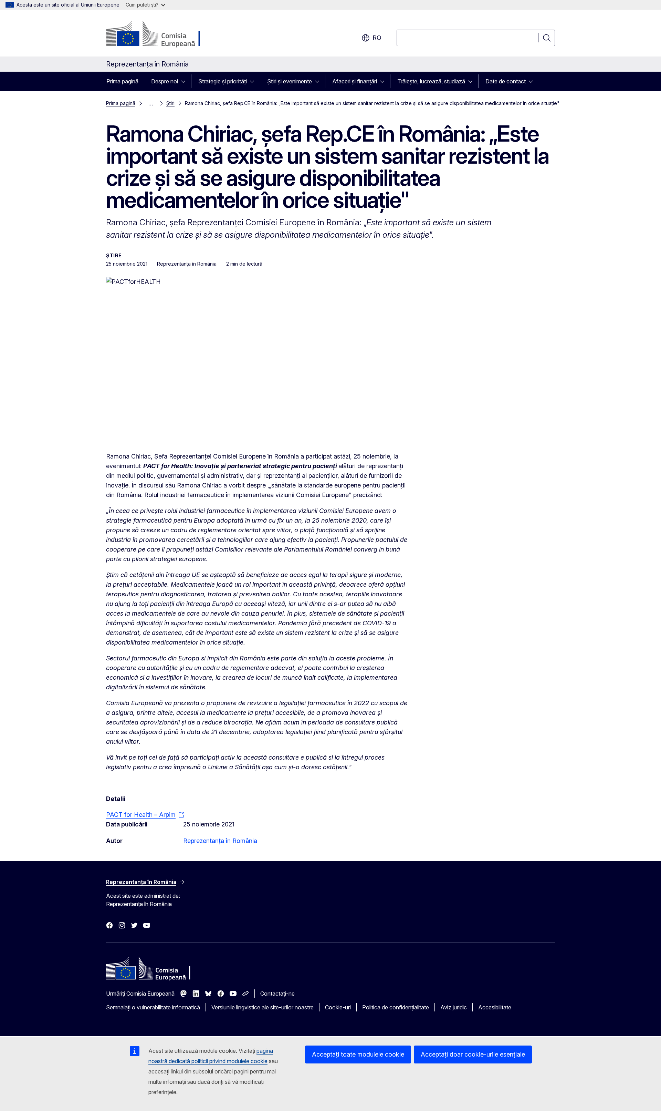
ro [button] (377, 37)
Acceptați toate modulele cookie (358, 1054)
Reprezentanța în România (220, 840)
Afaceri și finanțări (354, 81)
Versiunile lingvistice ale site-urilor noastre (262, 1007)
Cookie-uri (338, 1007)
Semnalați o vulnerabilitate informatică (153, 1007)
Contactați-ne (277, 993)
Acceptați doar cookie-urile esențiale (473, 1054)
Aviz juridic (453, 1007)
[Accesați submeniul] (185, 81)
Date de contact (505, 81)
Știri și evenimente (289, 81)
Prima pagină (122, 81)
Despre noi (164, 81)
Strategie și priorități (222, 81)
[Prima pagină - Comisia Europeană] (161, 34)
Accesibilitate (494, 1007)
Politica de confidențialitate (395, 1007)
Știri (170, 103)
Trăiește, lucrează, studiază (431, 81)
